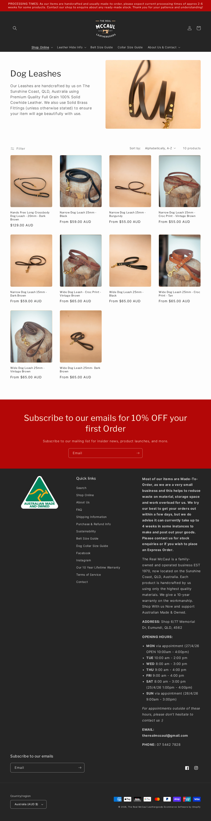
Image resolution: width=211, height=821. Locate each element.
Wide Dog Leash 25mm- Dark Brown (80, 369)
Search (81, 488)
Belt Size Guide (87, 538)
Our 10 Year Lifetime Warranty (98, 567)
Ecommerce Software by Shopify (182, 807)
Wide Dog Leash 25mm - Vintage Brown (27, 369)
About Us (83, 502)
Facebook (83, 553)
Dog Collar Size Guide (92, 546)
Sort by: (135, 148)
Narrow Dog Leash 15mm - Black (78, 214)
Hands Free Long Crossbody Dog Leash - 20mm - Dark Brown (30, 216)
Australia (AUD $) (26, 804)
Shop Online (85, 495)
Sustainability (86, 531)
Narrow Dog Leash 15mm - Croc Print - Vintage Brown (177, 214)
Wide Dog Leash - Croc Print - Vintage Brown (80, 293)
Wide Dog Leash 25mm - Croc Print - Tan (179, 293)
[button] (14, 28)
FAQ (79, 509)
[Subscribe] (137, 453)
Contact (82, 582)
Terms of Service (88, 574)
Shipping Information (91, 517)
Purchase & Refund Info (93, 524)
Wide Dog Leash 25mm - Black (126, 293)
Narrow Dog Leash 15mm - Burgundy (127, 214)
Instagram (83, 560)
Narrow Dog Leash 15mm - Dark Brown (28, 293)
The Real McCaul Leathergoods (145, 807)
